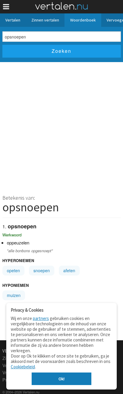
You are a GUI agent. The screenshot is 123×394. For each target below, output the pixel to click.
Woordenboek (83, 20)
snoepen (41, 270)
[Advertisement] (61, 126)
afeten (69, 270)
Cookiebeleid (23, 367)
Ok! (61, 378)
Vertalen (12, 20)
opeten (13, 270)
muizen (14, 295)
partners (41, 318)
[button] (6, 6)
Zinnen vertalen (45, 20)
